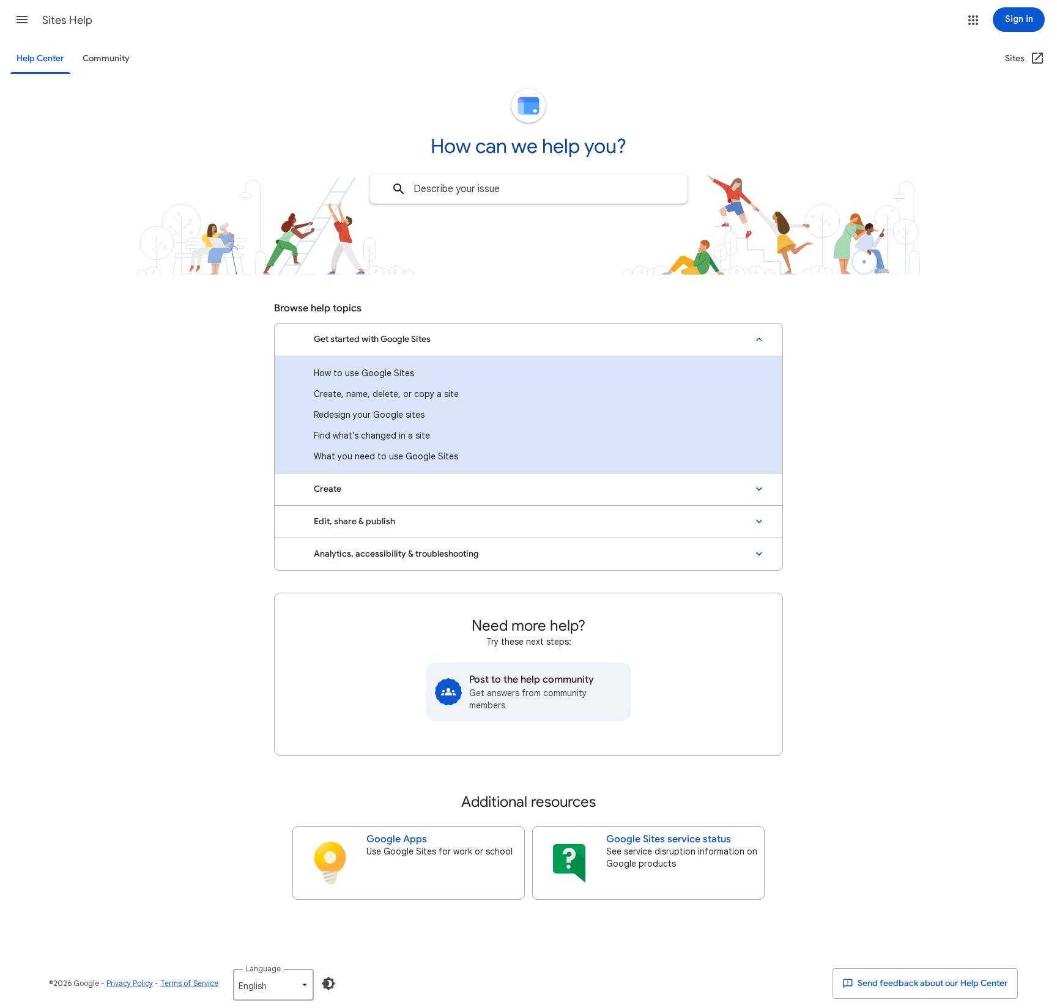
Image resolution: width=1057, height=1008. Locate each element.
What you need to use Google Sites (386, 456)
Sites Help (67, 20)
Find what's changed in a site (372, 435)
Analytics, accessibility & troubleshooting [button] (396, 554)
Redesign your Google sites (369, 414)
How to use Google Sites (364, 373)
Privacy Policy (129, 983)
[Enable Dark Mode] (328, 983)
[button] (22, 19)
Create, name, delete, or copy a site (386, 393)
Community (106, 58)
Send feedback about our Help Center (932, 983)
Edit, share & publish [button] (354, 521)
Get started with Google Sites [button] (372, 339)
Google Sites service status (668, 839)
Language (263, 968)
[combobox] (528, 189)
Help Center (40, 58)
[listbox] (273, 985)
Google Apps (396, 839)
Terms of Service (189, 983)
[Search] (399, 189)
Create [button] (327, 489)
